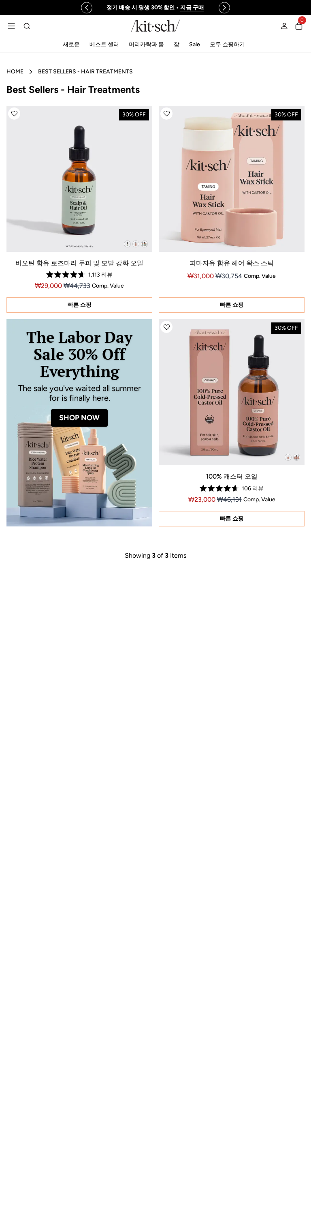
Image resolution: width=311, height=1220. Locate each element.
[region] (155, 7)
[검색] (26, 26)
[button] (14, 113)
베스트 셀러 (104, 44)
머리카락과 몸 (146, 44)
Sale (194, 44)
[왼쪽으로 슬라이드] (86, 7)
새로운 (71, 44)
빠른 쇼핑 (80, 304)
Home (14, 71)
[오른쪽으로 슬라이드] (224, 7)
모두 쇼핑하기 (227, 44)
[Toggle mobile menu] (11, 26)
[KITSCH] (155, 26)
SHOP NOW (79, 417)
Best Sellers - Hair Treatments (85, 71)
